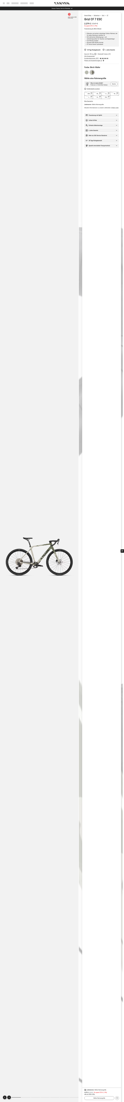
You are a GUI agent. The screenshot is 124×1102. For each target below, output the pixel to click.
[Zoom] (39, 557)
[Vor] (9, 1097)
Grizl (103, 15)
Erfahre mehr (115, 108)
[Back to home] (62, 3)
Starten (114, 84)
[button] (72, 15)
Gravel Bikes (87, 15)
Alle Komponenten (89, 56)
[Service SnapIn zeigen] (122, 551)
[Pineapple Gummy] (86, 72)
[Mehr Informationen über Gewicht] (95, 54)
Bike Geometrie (88, 101)
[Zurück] (5, 1097)
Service (32, 3)
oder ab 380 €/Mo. (89, 1094)
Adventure (96, 15)
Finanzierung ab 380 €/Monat (92, 29)
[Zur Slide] (26, 1097)
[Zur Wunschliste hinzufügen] (117, 1098)
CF (107, 15)
